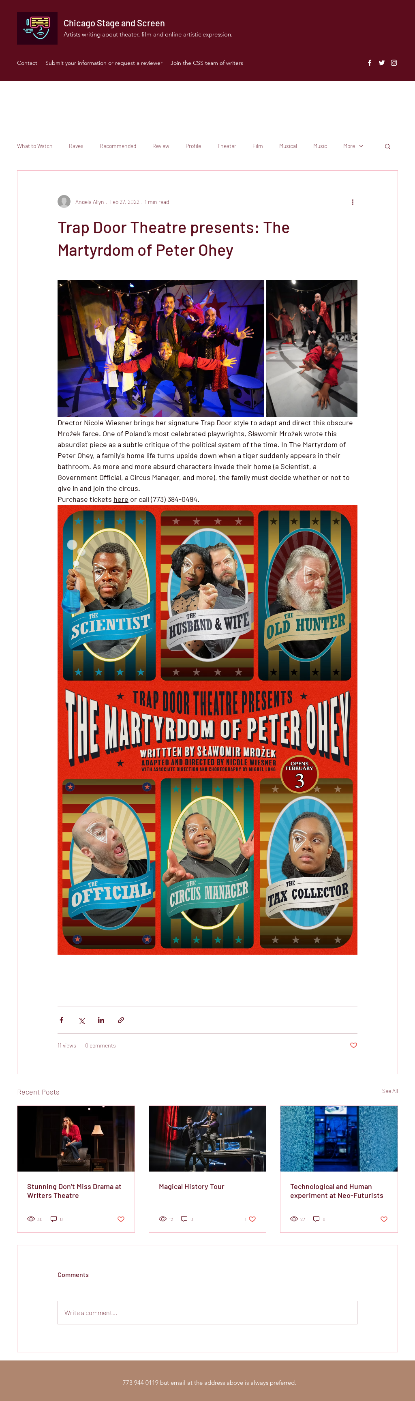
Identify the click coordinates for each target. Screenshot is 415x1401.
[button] (387, 146)
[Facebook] (370, 63)
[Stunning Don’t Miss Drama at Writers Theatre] (76, 1139)
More (349, 145)
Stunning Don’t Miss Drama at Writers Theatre (74, 1191)
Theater (226, 145)
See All (390, 1090)
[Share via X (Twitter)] (81, 1020)
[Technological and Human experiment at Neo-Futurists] (339, 1139)
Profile (193, 145)
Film (257, 145)
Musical (288, 145)
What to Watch (35, 145)
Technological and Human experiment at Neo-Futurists (336, 1191)
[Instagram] (394, 63)
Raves (76, 145)
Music (320, 145)
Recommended (118, 145)
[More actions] (352, 201)
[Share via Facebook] (61, 1020)
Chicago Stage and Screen (114, 22)
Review (160, 145)
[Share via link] (121, 1020)
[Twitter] (382, 63)
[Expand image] (161, 348)
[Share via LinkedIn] (101, 1020)
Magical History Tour (192, 1186)
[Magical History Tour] (207, 1139)
